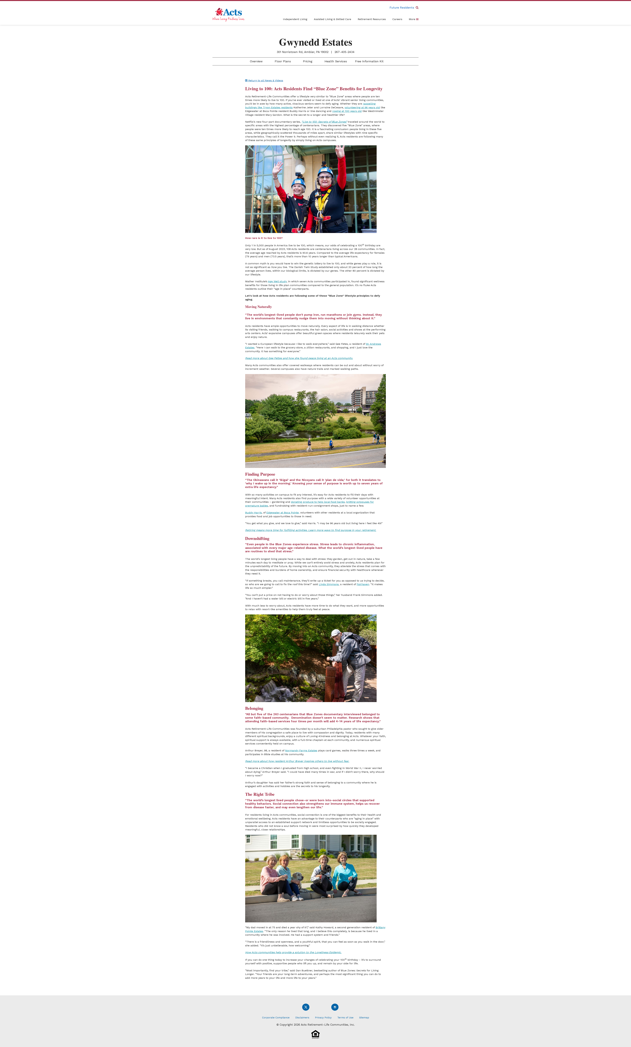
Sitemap (364, 1017)
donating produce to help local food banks (318, 501)
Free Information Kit (369, 61)
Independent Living (295, 19)
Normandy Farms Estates (301, 750)
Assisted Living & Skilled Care (332, 19)
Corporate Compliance (276, 1017)
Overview (256, 61)
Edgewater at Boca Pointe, (282, 512)
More (412, 19)
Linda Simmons (329, 584)
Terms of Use (345, 1017)
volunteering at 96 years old (362, 107)
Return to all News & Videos (265, 80)
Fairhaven (363, 584)
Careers (397, 19)
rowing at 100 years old (347, 111)
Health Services (335, 61)
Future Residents (402, 7)
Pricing (307, 61)
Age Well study (277, 281)
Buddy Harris (253, 512)
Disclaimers (302, 1017)
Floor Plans (282, 61)
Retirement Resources (372, 19)
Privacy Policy (323, 1017)
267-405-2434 (344, 52)
